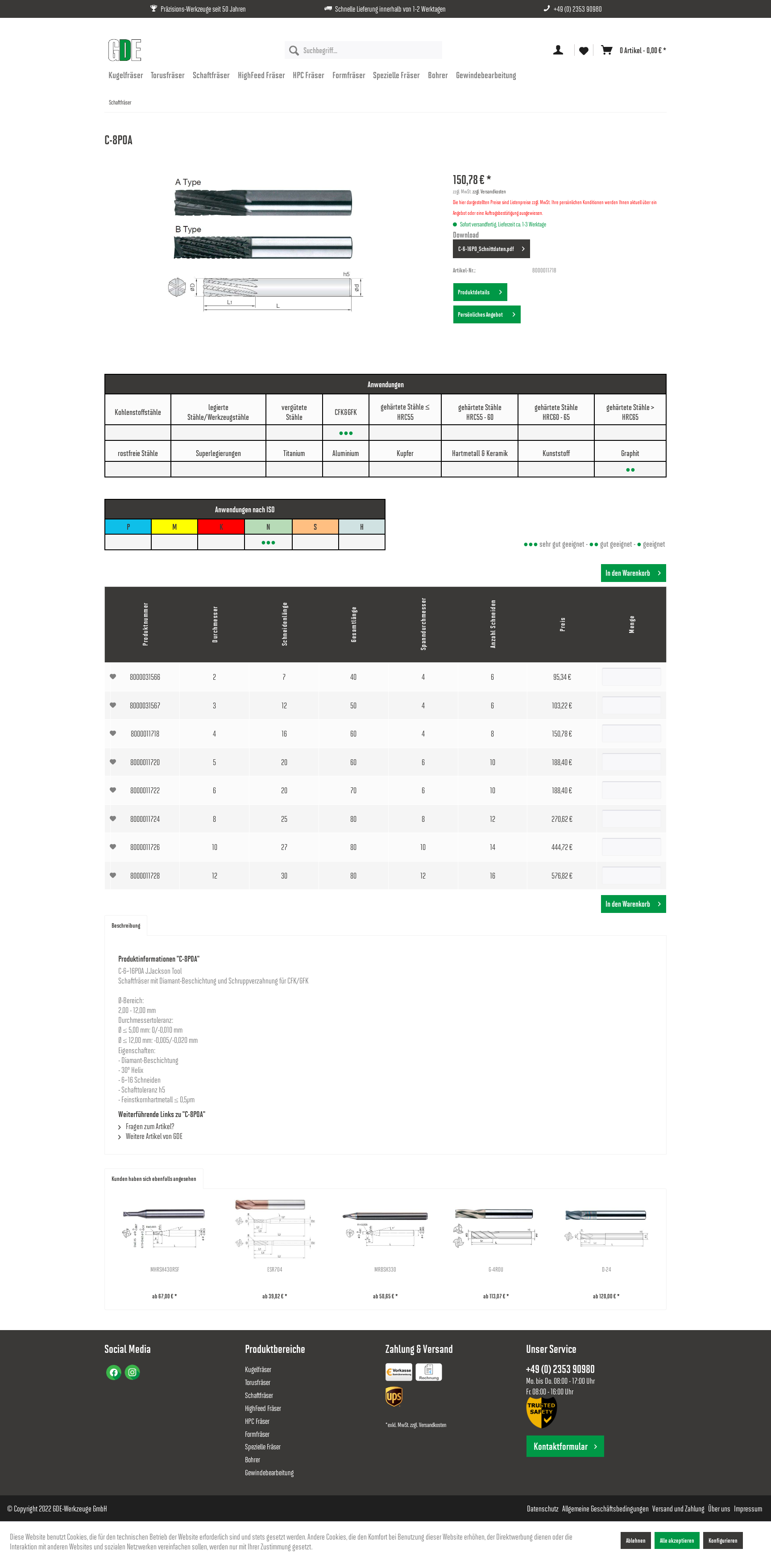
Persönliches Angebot (481, 314)
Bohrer (252, 1459)
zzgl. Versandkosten (489, 191)
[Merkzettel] (583, 50)
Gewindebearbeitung (269, 1472)
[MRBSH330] (385, 1229)
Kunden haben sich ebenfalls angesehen (154, 1178)
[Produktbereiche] (400, 1374)
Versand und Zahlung (678, 1508)
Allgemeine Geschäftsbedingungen (605, 1508)
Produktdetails (474, 292)
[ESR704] (275, 1229)
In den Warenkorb (627, 573)
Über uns (719, 1508)
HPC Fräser (257, 1421)
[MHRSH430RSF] (165, 1229)
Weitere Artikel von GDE (153, 1136)
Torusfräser (257, 1382)
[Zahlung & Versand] (395, 1398)
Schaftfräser (259, 1395)
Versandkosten (432, 1424)
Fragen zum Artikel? (149, 1126)
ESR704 (274, 1269)
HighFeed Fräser (263, 1408)
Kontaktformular (561, 1446)
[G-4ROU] (496, 1229)
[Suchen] (294, 50)
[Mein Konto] (560, 50)
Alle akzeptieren (677, 1540)
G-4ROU (496, 1269)
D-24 (606, 1269)
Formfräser (257, 1434)
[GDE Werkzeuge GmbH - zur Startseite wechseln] (124, 50)
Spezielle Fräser (263, 1446)
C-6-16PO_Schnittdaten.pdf (486, 248)
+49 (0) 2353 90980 (578, 8)
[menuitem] (363, 50)
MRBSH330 (385, 1269)
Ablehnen (636, 1540)
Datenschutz (543, 1508)
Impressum (748, 1508)
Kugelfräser (258, 1369)
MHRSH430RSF (164, 1269)
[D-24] (606, 1229)
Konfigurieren (723, 1540)
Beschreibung (126, 925)
